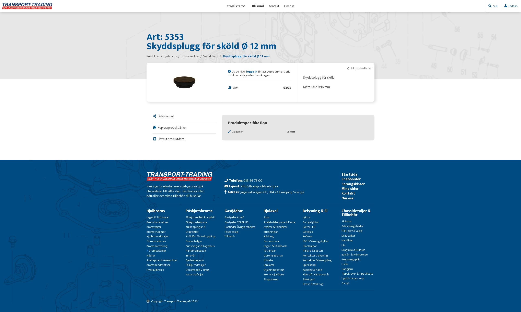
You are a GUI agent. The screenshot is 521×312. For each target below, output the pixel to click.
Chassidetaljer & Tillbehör (356, 213)
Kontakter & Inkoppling (317, 260)
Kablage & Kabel (313, 269)
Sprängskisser (353, 184)
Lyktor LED (309, 226)
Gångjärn (347, 269)
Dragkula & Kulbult (353, 249)
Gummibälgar (194, 241)
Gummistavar (272, 241)
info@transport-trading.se (259, 186)
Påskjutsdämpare (196, 222)
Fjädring (269, 236)
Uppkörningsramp (352, 278)
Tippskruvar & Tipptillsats (357, 273)
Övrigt (345, 283)
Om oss (289, 6)
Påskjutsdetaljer (196, 264)
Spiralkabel (309, 264)
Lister (344, 264)
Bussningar (271, 231)
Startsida (349, 174)
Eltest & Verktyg (313, 284)
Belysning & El (315, 211)
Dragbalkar (348, 235)
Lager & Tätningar (158, 217)
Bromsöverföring (157, 246)
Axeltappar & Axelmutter (162, 260)
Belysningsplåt (350, 259)
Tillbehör (229, 236)
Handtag (346, 240)
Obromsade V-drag (197, 269)
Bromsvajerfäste (274, 274)
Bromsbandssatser (158, 264)
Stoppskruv (271, 279)
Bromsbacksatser (157, 222)
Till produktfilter (360, 68)
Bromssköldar (157, 250)
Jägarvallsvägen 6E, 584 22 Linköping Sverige (272, 192)
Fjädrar (151, 255)
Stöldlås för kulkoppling (200, 236)
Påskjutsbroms (199, 211)
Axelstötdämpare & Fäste (279, 222)
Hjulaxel (271, 211)
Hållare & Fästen (313, 250)
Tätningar (270, 250)
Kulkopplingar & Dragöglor (196, 229)
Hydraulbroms (155, 269)
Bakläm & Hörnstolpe (354, 254)
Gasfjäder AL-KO (234, 217)
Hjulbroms (156, 211)
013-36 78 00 (252, 181)
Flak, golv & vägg (351, 230)
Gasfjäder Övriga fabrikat (239, 226)
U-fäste (268, 260)
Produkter (234, 6)
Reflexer (307, 236)
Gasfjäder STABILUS (236, 222)
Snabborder (351, 179)
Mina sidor (350, 189)
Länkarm (269, 264)
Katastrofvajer (194, 274)
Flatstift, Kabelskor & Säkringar (316, 277)
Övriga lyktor (311, 222)
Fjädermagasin (195, 260)
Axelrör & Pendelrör (275, 226)
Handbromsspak (196, 250)
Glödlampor (310, 246)
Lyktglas (308, 231)
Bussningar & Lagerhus (200, 246)
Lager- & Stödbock (275, 246)
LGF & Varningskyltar (315, 241)
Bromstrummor (156, 231)
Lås (343, 245)
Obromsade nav (156, 241)
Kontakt (274, 6)
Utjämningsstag (274, 269)
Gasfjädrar (233, 211)
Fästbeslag (231, 231)
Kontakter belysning (315, 255)
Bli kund (258, 6)
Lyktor (306, 217)
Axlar (267, 217)
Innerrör (191, 255)
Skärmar (346, 221)
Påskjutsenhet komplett (201, 217)
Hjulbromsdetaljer (158, 236)
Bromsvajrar (154, 226)
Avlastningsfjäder (352, 226)
